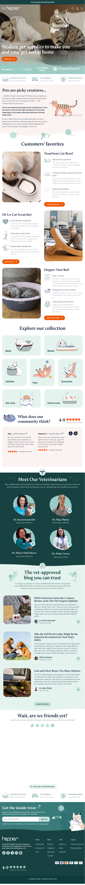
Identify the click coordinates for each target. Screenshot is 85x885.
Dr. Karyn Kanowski (24, 519)
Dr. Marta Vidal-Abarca (24, 552)
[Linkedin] (33, 511)
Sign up (44, 819)
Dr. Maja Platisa (60, 519)
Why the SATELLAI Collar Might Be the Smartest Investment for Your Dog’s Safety (56, 637)
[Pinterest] (53, 725)
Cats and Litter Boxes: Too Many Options (57, 670)
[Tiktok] (32, 725)
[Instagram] (47, 725)
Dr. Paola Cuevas (61, 553)
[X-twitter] (42, 725)
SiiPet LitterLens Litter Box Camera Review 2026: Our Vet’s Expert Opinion (56, 599)
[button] (71, 433)
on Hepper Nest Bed (25, 451)
